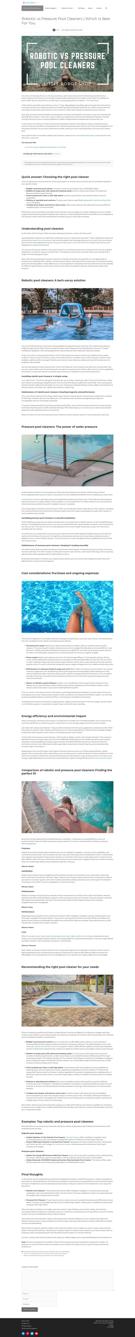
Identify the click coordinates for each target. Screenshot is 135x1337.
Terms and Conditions (29, 1328)
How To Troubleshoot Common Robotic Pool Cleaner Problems (46, 1253)
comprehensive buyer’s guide (88, 135)
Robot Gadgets (50, 8)
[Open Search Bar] (106, 8)
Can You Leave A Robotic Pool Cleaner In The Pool (46, 147)
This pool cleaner (72, 1137)
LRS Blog (81, 8)
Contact (99, 8)
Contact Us (25, 1323)
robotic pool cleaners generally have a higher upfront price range (66, 936)
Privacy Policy (26, 1326)
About (90, 8)
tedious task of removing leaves (39, 240)
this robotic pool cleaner (62, 1144)
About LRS (25, 1321)
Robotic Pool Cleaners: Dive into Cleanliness (54, 1251)
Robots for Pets (66, 8)
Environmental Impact (103, 758)
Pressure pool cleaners (31, 499)
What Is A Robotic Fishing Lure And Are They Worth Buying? (44, 1255)
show (57, 154)
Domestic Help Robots (31, 8)
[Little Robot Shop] (31, 2)
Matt (57, 30)
